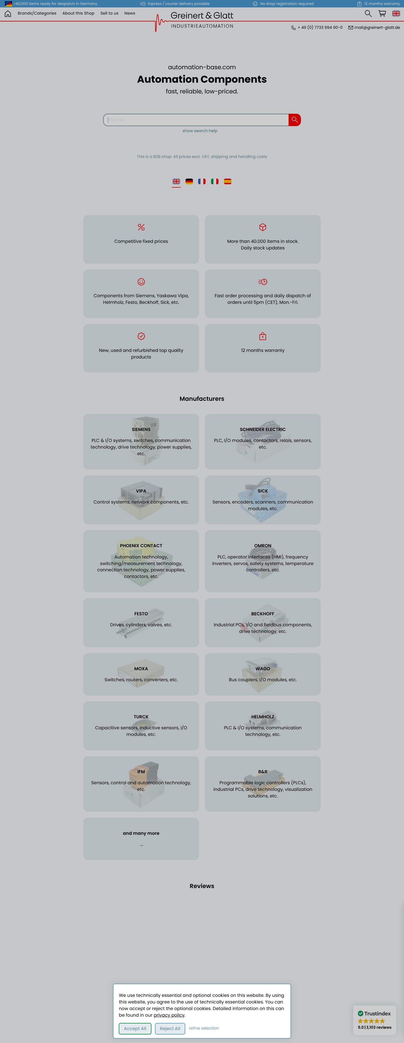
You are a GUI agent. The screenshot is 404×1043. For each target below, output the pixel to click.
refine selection (204, 1028)
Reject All (170, 1028)
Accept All (135, 1028)
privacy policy (169, 1015)
